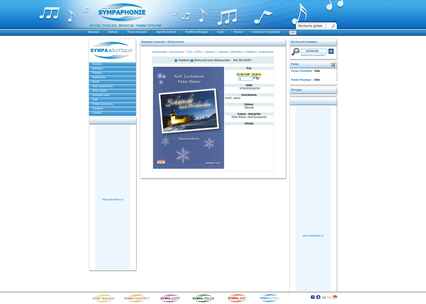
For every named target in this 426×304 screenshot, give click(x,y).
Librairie (210, 51)
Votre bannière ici (112, 199)
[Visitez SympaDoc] (238, 301)
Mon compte (99, 90)
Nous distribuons (102, 86)
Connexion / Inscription (266, 31)
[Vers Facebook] (313, 297)
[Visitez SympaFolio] (204, 302)
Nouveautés (159, 51)
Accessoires (177, 51)
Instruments (267, 51)
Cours (220, 31)
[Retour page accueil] (335, 297)
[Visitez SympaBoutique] (271, 302)
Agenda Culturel (166, 31)
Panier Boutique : (302, 79)
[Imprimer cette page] (324, 297)
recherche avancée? (313, 55)
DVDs (198, 51)
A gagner (97, 108)
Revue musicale (137, 31)
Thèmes (97, 73)
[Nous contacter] (329, 297)
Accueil (96, 64)
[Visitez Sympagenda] (105, 302)
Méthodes (237, 51)
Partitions (251, 51)
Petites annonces (102, 104)
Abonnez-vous (101, 95)
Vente (95, 81)
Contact (97, 112)
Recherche (99, 77)
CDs (189, 51)
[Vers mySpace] (318, 297)
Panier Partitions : (302, 71)
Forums (238, 31)
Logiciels (222, 51)
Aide (95, 99)
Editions (113, 31)
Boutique (93, 31)
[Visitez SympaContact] (138, 302)
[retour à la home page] (126, 29)
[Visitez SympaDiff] (171, 302)
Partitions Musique (196, 31)
